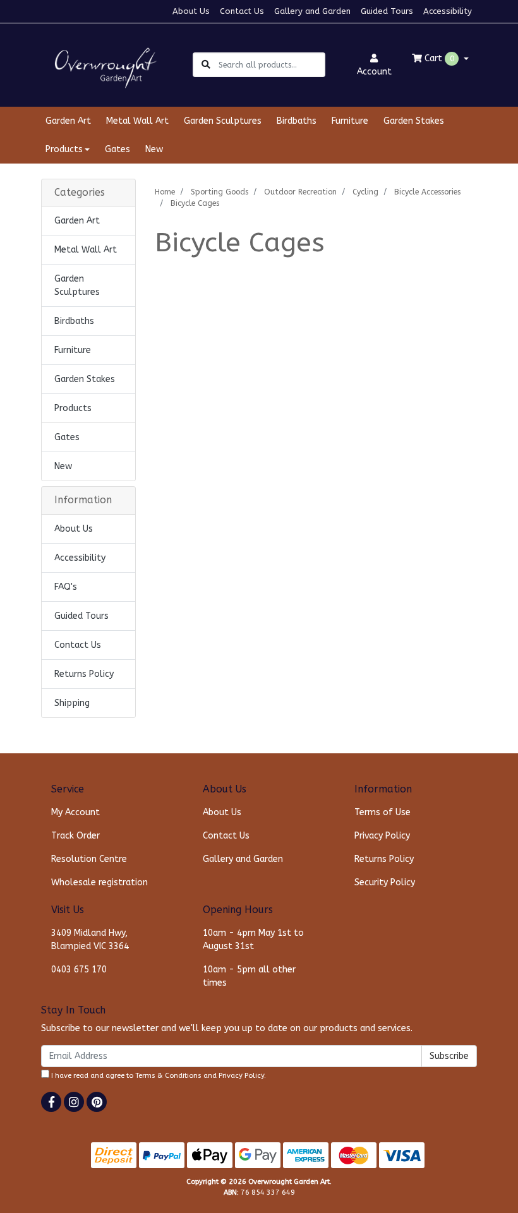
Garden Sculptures (223, 121)
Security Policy (384, 882)
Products (73, 408)
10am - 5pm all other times (249, 976)
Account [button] (374, 71)
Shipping (72, 703)
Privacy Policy (382, 835)
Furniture (350, 121)
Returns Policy (84, 674)
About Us (191, 11)
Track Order (75, 835)
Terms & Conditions (168, 1076)
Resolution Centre (89, 859)
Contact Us (242, 11)
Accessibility (447, 11)
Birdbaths (296, 121)
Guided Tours (387, 11)
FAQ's (65, 587)
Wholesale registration (99, 882)
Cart (438, 58)
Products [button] (64, 149)
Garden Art (68, 121)
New (154, 149)
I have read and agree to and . (157, 1076)
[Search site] (206, 65)
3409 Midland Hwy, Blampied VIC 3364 (90, 940)
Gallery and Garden (312, 11)
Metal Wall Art (137, 121)
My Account (75, 812)
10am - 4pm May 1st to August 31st (253, 940)
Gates (117, 149)
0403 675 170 (79, 969)
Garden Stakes (413, 121)
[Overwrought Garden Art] (103, 64)
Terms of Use (382, 812)
